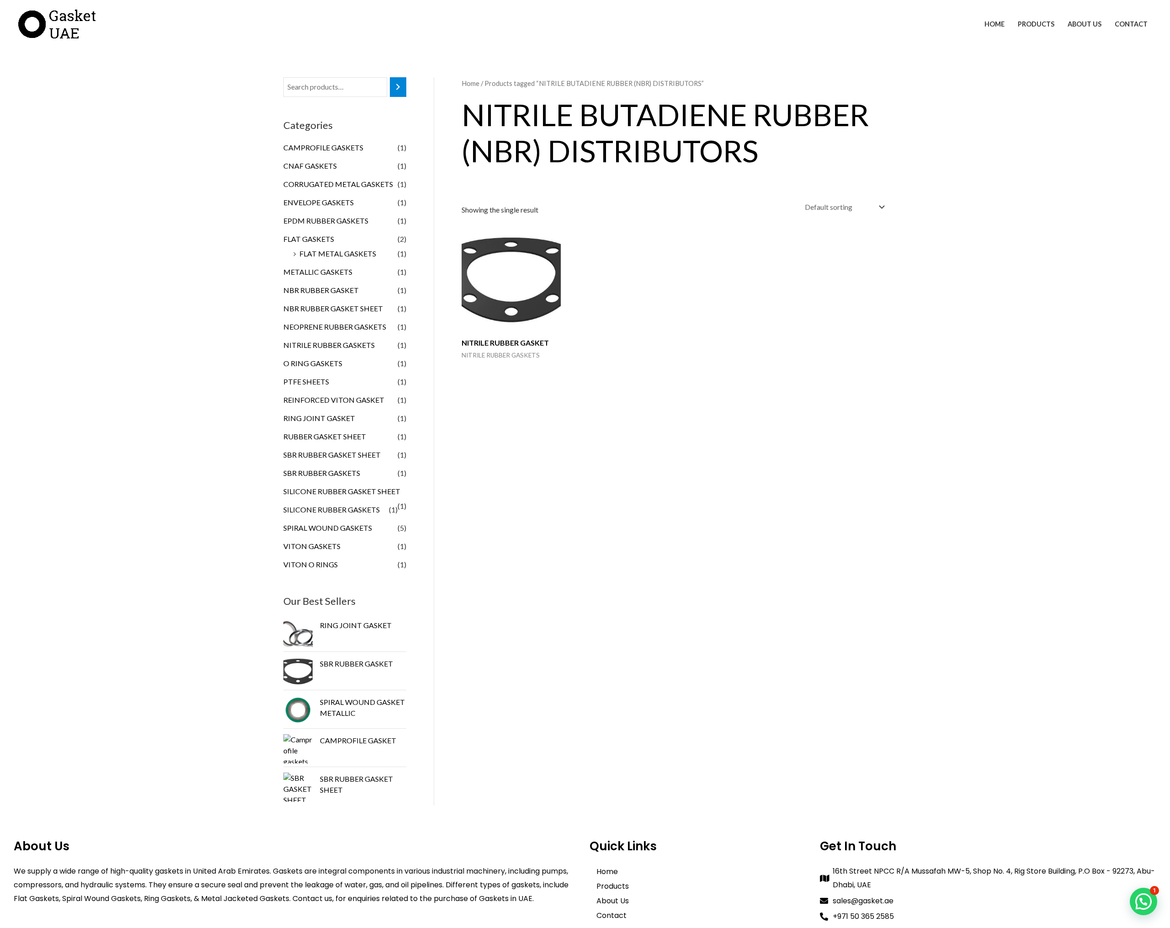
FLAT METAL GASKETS (337, 253)
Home (994, 24)
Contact (1131, 24)
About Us (1084, 24)
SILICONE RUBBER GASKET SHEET (341, 491)
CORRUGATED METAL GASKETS (338, 184)
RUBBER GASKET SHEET (324, 436)
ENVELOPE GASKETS (318, 202)
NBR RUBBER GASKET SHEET (333, 308)
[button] (1143, 901)
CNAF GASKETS (310, 165)
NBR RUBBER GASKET (321, 290)
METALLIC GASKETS (317, 271)
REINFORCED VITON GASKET (333, 399)
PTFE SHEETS (306, 381)
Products (1036, 24)
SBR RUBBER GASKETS (321, 473)
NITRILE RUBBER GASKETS (329, 345)
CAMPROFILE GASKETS (323, 147)
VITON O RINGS (310, 564)
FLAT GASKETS (308, 239)
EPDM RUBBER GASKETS (325, 220)
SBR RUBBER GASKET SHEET (332, 454)
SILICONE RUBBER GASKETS (331, 509)
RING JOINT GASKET (319, 418)
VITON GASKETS (311, 546)
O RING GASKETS (312, 363)
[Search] (398, 87)
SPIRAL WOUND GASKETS (327, 527)
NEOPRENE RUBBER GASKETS (334, 326)
